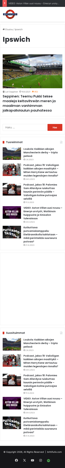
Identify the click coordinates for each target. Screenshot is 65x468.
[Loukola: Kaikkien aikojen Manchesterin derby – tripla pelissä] (12, 153)
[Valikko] (58, 13)
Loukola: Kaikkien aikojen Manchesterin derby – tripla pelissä (41, 152)
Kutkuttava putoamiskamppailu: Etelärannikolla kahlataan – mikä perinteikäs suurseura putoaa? (41, 234)
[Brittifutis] (10, 14)
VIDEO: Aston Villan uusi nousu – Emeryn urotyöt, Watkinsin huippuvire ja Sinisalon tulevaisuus (43, 213)
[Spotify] (48, 461)
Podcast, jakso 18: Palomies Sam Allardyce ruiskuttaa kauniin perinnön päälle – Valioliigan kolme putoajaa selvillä (40, 191)
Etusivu (9, 29)
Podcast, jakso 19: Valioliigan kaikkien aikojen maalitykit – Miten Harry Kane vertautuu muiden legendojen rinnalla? (41, 170)
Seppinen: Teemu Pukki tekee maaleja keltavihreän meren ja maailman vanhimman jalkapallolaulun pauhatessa (29, 103)
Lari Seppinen (11, 91)
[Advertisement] (32, 289)
